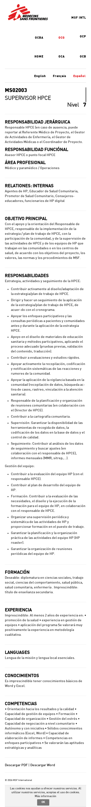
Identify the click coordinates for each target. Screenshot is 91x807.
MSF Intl (78, 17)
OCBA (39, 37)
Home (38, 56)
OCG (61, 37)
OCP (83, 36)
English (40, 76)
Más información (45, 796)
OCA (61, 56)
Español (79, 76)
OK (43, 802)
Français (59, 76)
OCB (83, 56)
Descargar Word (42, 765)
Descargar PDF (16, 765)
